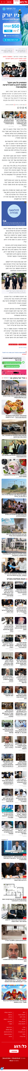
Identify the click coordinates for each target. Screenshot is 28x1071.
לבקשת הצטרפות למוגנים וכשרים (12, 363)
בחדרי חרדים (22, 347)
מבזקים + (14, 1051)
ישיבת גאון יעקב (13, 344)
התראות (9, 2)
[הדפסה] (23, 108)
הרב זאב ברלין (22, 344)
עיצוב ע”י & (14, 1058)
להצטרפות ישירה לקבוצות (12, 366)
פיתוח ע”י (14, 1061)
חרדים (16, 104)
